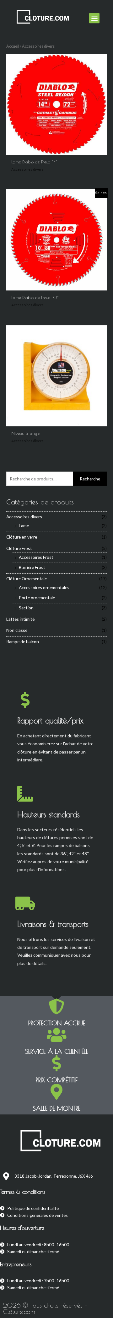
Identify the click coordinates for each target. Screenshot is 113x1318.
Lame (24, 525)
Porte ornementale (37, 597)
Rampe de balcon (22, 641)
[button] (94, 18)
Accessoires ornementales (44, 587)
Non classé (16, 630)
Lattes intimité (20, 619)
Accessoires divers (24, 516)
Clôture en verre (21, 537)
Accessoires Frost (36, 557)
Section (26, 607)
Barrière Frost (32, 567)
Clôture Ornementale (26, 578)
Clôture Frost (19, 548)
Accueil (12, 46)
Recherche (90, 478)
